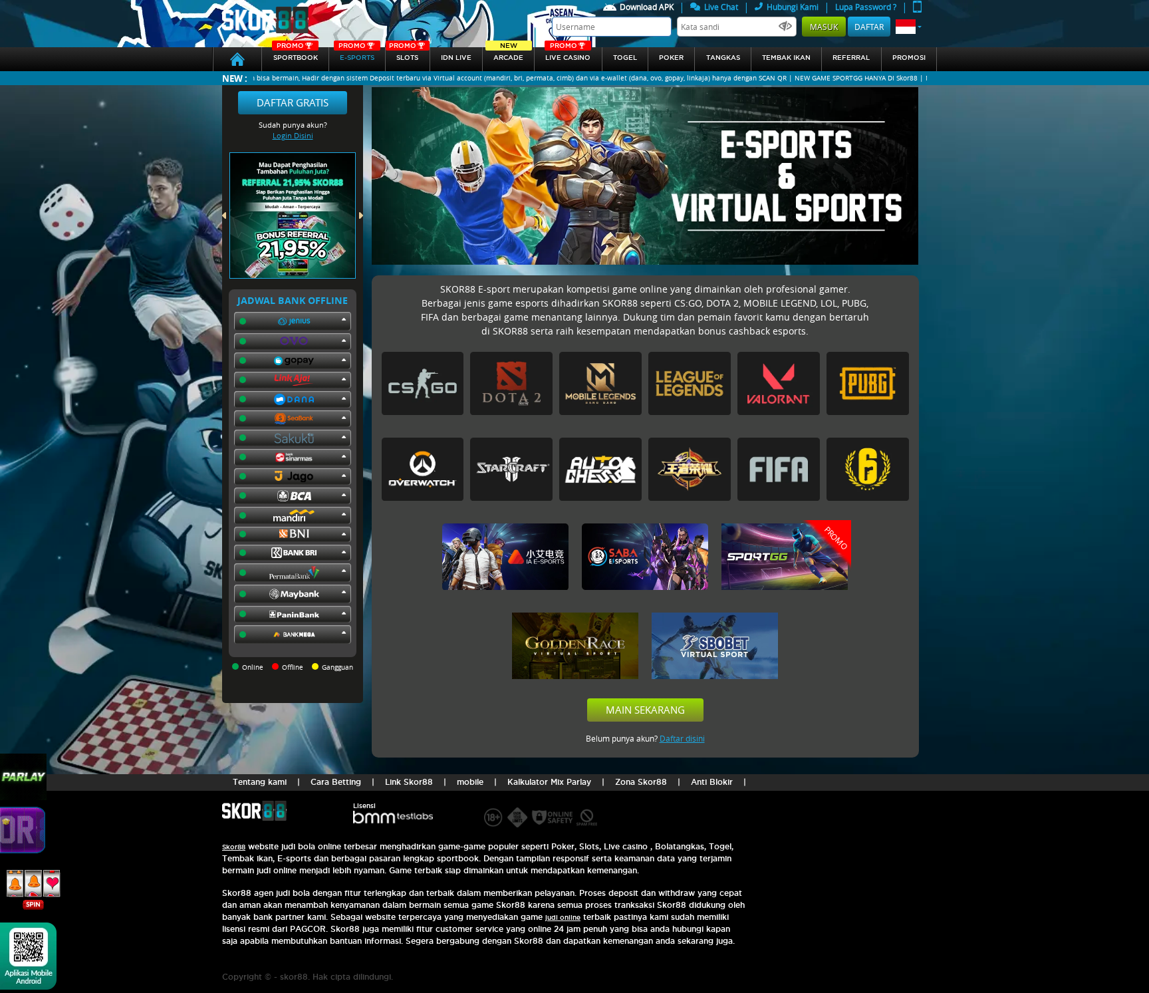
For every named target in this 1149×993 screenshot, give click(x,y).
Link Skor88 (409, 782)
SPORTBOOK (295, 54)
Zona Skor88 (641, 782)
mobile (470, 782)
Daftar (869, 26)
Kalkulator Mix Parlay (549, 782)
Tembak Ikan (786, 57)
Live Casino (567, 54)
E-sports (356, 54)
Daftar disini (682, 738)
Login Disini (293, 135)
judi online (562, 917)
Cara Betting (336, 782)
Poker (671, 57)
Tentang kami (260, 782)
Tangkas (723, 57)
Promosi (909, 57)
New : (234, 78)
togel (625, 57)
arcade (508, 54)
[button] (908, 27)
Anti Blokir (712, 782)
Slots (403, 54)
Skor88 (233, 847)
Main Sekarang (645, 709)
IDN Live (456, 57)
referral (851, 57)
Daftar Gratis (292, 102)
